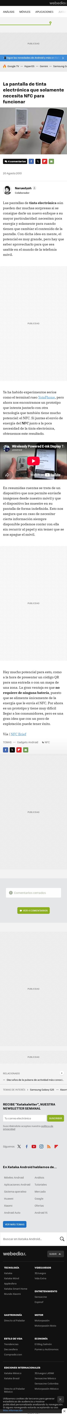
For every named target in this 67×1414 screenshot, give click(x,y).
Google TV (13, 66)
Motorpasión (42, 1320)
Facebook (31, 161)
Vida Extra (40, 1278)
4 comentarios (17, 161)
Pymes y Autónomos (46, 1349)
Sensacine (41, 1296)
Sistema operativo (15, 1191)
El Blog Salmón (43, 1344)
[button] (25, 188)
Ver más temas (14, 1224)
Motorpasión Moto (45, 1325)
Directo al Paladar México (14, 1390)
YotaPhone (46, 397)
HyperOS (29, 66)
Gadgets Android (27, 742)
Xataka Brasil (11, 1378)
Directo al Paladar (14, 1320)
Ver (35, 910)
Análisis (39, 1177)
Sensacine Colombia (46, 1383)
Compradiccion (13, 1354)
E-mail (51, 161)
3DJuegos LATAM (44, 1373)
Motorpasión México (47, 1388)
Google (39, 1198)
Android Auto (12, 1212)
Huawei (8, 1198)
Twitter (38, 161)
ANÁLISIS (8, 11)
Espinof (39, 1302)
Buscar (62, 1239)
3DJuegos (40, 1273)
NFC (47, 742)
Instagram (41, 1146)
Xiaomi (8, 1205)
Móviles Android (14, 1177)
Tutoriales (41, 1184)
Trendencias (11, 1344)
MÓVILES (24, 11)
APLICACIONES (44, 11)
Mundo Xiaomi (12, 1294)
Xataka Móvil (11, 1278)
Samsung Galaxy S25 (42, 1089)
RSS (49, 1146)
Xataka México (12, 1373)
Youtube (34, 1146)
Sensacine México (45, 1378)
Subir (53, 1254)
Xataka (8, 1273)
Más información (13, 1410)
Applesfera (10, 1283)
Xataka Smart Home (15, 1288)
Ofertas (39, 1205)
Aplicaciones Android (17, 1184)
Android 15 (41, 1212)
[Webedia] (58, 3)
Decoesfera (11, 1349)
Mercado (40, 1191)
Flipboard (44, 161)
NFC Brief (18, 734)
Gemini (44, 66)
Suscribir (55, 1118)
